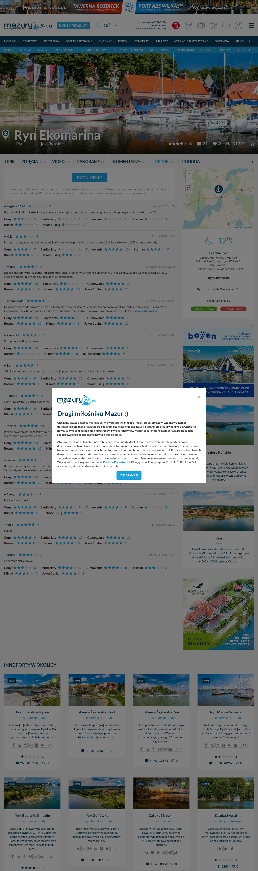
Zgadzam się (129, 475)
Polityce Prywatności (116, 462)
